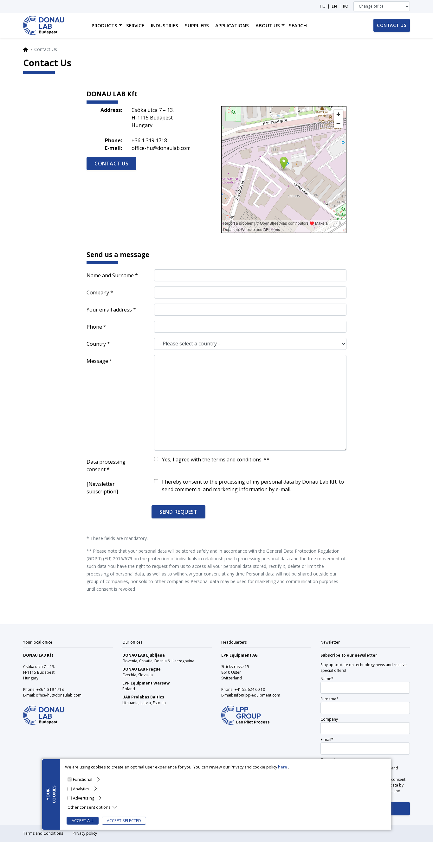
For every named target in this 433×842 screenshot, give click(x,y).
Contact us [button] (391, 25)
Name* (326, 678)
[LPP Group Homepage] (43, 711)
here (283, 767)
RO (345, 6)
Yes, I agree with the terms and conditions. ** (215, 459)
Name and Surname (110, 275)
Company (98, 292)
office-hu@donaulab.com (161, 148)
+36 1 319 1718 (149, 140)
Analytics (81, 788)
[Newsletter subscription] (102, 487)
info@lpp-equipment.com (257, 695)
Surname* (329, 699)
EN (334, 6)
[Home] (43, 25)
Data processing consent (106, 465)
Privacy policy (85, 833)
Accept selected (124, 820)
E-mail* (326, 739)
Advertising (83, 797)
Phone (94, 326)
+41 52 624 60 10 (250, 689)
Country (96, 343)
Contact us (111, 163)
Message (97, 360)
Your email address (109, 309)
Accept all (83, 820)
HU (323, 6)
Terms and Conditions (43, 833)
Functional (82, 779)
